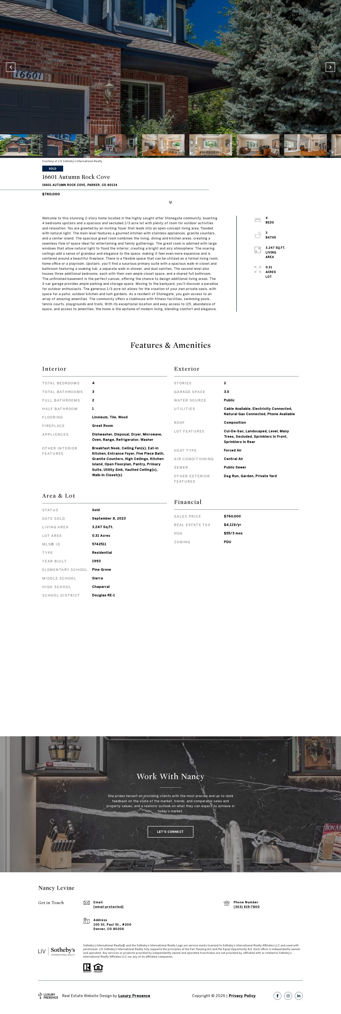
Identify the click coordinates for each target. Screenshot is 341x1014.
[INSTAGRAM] (288, 996)
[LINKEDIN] (299, 996)
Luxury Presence (134, 996)
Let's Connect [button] (170, 831)
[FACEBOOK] (277, 996)
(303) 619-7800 (247, 906)
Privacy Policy (242, 996)
